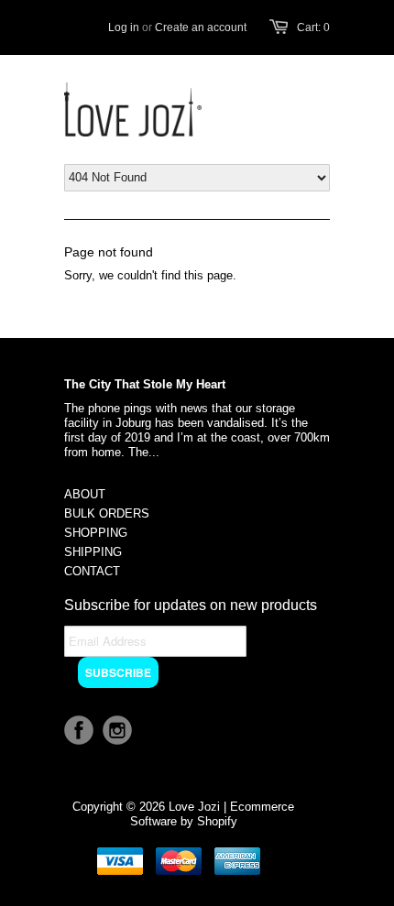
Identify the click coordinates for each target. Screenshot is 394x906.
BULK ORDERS (106, 513)
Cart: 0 (313, 27)
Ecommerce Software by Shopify (212, 814)
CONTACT (92, 571)
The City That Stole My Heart (144, 384)
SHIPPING (93, 552)
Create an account (200, 27)
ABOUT (84, 494)
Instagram (117, 730)
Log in (123, 27)
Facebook (78, 730)
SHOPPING (95, 533)
